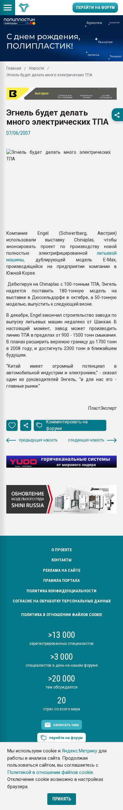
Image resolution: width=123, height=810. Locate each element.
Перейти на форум (95, 7)
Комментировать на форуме (67, 425)
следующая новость (86, 440)
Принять (61, 798)
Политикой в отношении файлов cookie (50, 772)
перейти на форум (66, 738)
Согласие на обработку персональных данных (62, 601)
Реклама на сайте (61, 570)
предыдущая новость (38, 440)
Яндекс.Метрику (79, 751)
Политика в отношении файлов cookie (61, 614)
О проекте (61, 549)
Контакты (61, 560)
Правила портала (61, 580)
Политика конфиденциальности (61, 591)
